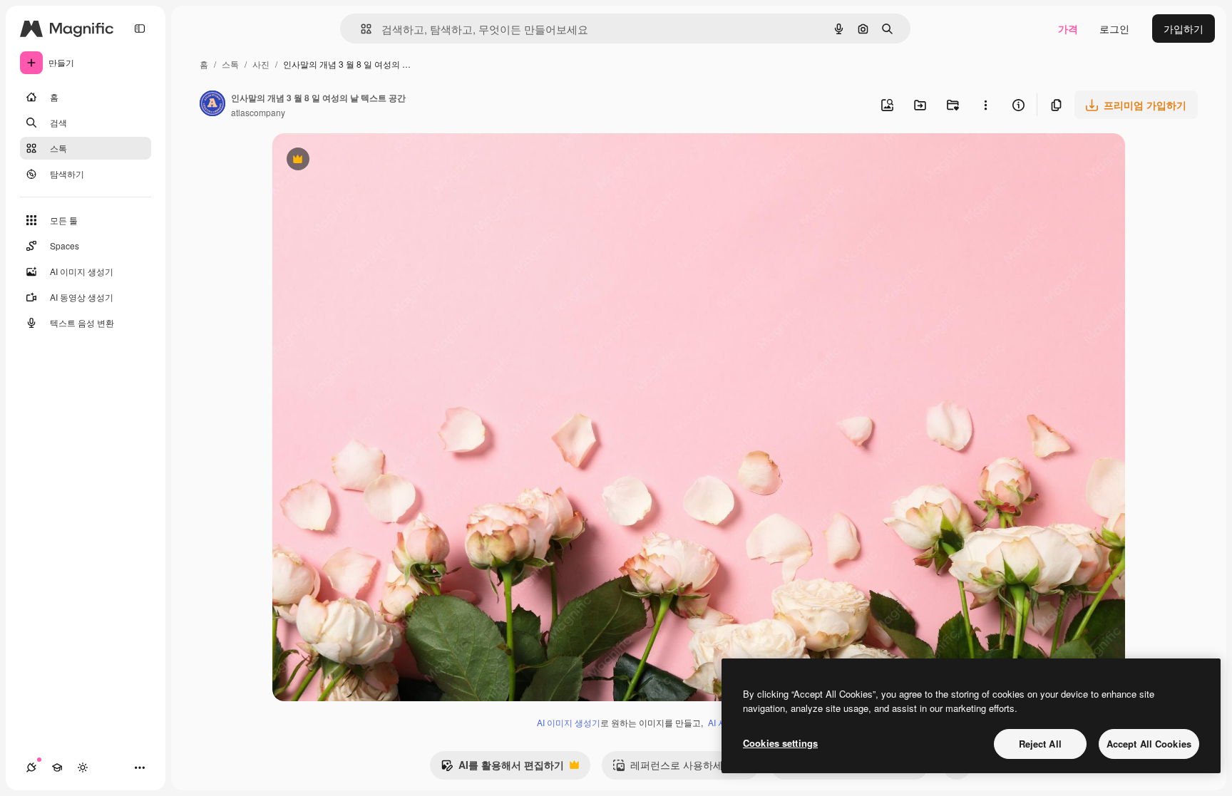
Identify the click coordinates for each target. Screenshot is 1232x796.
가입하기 (1183, 28)
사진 (261, 64)
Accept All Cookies (1149, 743)
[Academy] (57, 767)
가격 (1068, 28)
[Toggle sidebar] (139, 28)
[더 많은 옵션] (985, 105)
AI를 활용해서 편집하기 (502, 768)
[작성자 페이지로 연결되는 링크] (212, 105)
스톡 (230, 64)
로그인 (1114, 28)
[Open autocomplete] (360, 29)
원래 (354, 160)
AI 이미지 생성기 (568, 722)
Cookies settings (780, 743)
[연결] (31, 767)
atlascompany (258, 112)
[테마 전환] (82, 767)
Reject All (1040, 743)
